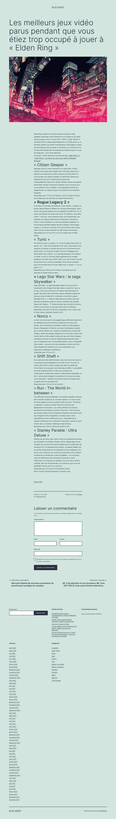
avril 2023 (12, 756)
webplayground (41, 496)
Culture (54, 659)
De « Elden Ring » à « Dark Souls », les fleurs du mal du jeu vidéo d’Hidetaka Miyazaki (57, 158)
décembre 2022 (14, 767)
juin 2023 (12, 751)
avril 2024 (12, 724)
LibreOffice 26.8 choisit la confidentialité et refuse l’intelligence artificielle (64, 615)
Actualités (55, 648)
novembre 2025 (14, 672)
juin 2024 (12, 718)
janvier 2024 (13, 732)
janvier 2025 (13, 699)
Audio (53, 653)
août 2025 (12, 680)
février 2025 (13, 697)
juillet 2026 (12, 651)
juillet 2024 (12, 716)
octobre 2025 (13, 675)
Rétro (53, 675)
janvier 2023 (13, 764)
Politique (79, 494)
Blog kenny (58, 7)
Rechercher (13, 609)
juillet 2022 (12, 781)
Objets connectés (57, 667)
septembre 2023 (14, 743)
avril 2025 (12, 691)
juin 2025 (12, 686)
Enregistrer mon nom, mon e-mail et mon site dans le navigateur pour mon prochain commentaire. (59, 560)
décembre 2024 (14, 702)
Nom (36, 539)
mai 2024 (12, 721)
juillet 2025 (12, 683)
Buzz (53, 656)
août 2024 (12, 713)
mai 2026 (12, 656)
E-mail (62, 539)
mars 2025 (12, 694)
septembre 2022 (14, 775)
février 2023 (13, 762)
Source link (38, 482)
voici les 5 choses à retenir (60, 624)
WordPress (103, 811)
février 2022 (13, 791)
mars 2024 (12, 726)
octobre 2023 (13, 740)
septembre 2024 (14, 710)
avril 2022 (12, 789)
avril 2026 (12, 659)
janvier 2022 (13, 794)
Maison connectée (58, 664)
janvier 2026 (13, 667)
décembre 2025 (14, 670)
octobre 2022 (13, 773)
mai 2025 (12, 689)
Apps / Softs (56, 651)
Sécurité (54, 678)
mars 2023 (12, 759)
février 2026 (13, 664)
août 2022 (12, 778)
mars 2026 (12, 661)
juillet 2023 (12, 748)
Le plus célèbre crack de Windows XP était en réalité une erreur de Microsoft (64, 628)
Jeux (53, 661)
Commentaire (39, 519)
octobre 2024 (13, 708)
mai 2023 (12, 754)
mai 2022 (12, 786)
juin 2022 (12, 783)
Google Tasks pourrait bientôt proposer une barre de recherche (63, 620)
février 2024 (13, 729)
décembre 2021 (14, 797)
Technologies (56, 680)
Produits (54, 672)
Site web (37, 549)
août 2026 (12, 648)
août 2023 (12, 745)
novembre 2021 (14, 800)
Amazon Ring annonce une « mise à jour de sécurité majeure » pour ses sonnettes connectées (64, 634)
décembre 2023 (14, 735)
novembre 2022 (14, 770)
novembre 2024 (14, 705)
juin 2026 (12, 653)
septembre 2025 (14, 678)
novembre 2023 (14, 737)
